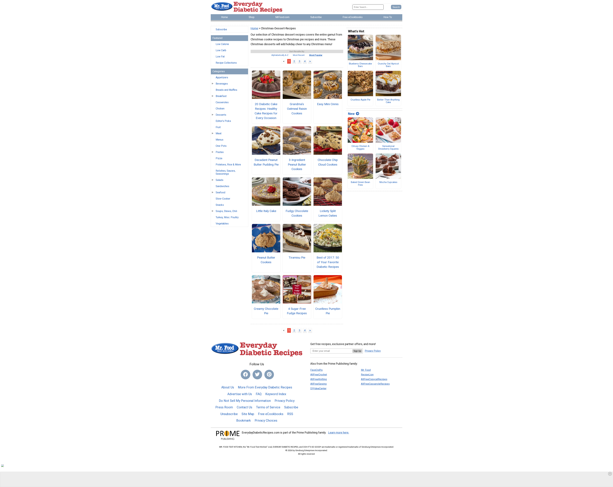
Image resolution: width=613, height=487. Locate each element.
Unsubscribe (229, 414)
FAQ (258, 394)
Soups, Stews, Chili (226, 211)
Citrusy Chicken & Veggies (360, 147)
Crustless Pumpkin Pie (327, 311)
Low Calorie (222, 44)
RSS (290, 414)
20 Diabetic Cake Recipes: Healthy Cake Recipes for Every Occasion (266, 111)
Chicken (220, 108)
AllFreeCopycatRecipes (374, 379)
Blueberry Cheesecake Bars (360, 65)
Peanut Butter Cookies (266, 260)
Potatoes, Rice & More (228, 164)
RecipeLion (367, 374)
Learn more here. (338, 432)
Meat (218, 133)
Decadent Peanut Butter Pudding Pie (266, 162)
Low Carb (221, 50)
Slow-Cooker (223, 198)
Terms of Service (268, 407)
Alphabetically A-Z (279, 55)
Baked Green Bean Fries (360, 183)
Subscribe (221, 29)
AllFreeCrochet (318, 374)
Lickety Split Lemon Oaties (327, 213)
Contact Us (244, 407)
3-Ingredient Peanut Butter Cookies (297, 164)
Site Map (248, 414)
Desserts (221, 114)
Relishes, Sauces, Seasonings (225, 172)
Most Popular (315, 55)
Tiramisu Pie (297, 257)
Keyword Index (275, 394)
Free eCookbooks (270, 414)
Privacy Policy (285, 401)
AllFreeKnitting (318, 379)
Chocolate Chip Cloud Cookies (328, 162)
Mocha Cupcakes (388, 182)
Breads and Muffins (226, 89)
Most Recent (299, 55)
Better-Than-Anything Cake (388, 101)
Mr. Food (366, 370)
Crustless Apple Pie (360, 100)
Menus (219, 139)
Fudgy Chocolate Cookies (297, 213)
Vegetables (222, 223)
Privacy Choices (266, 420)
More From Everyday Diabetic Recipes (265, 387)
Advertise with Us (239, 394)
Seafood (220, 192)
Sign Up (357, 351)
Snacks (220, 204)
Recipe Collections (226, 62)
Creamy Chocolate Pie (266, 311)
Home (254, 28)
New (351, 114)
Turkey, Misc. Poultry (227, 217)
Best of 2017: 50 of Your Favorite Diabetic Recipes (328, 262)
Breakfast (221, 96)
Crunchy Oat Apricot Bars (388, 65)
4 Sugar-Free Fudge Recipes (297, 311)
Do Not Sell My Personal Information (245, 401)
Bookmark (243, 420)
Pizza (219, 158)
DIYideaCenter (318, 388)
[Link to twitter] (257, 374)
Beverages (222, 83)
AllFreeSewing (318, 383)
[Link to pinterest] (269, 374)
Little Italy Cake (266, 211)
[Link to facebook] (245, 374)
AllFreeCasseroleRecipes (375, 383)
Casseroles (222, 102)
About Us (227, 387)
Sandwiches (222, 186)
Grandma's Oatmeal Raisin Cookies (297, 108)
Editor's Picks (223, 121)
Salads (219, 180)
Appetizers (222, 77)
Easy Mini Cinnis (328, 104)
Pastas (220, 152)
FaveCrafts (316, 370)
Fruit (218, 127)
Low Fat (220, 56)
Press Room (224, 407)
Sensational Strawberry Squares (388, 147)
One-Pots (221, 145)
